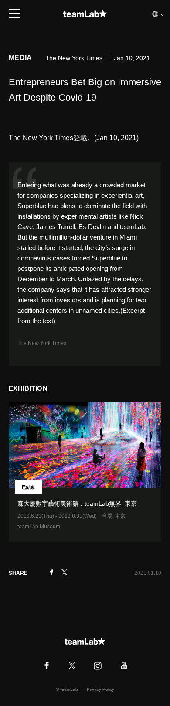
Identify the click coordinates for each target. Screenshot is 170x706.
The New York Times (41, 343)
